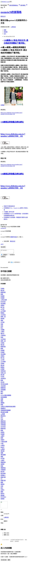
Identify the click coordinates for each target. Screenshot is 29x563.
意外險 (2, 382)
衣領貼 (2, 105)
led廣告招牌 (4, 441)
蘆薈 (2, 482)
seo (1, 478)
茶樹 (2, 486)
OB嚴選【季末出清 (9, 211)
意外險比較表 (4, 384)
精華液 (2, 484)
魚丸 (2, 328)
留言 (15, 237)
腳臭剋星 (3, 292)
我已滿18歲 (3, 560)
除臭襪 (2, 296)
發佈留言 (3, 256)
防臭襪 (2, 298)
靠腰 (2, 399)
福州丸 (2, 333)
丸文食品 (3, 314)
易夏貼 (2, 305)
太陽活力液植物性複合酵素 (8, 406)
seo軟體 (3, 414)
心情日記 (13, 27)
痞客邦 (12, 237)
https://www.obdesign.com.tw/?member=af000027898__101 (13, 135)
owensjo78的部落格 (11, 12)
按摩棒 (2, 464)
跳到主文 (3, 16)
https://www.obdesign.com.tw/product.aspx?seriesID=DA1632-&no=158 (11, 113)
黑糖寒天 (3, 408)
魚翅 (2, 337)
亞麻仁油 (3, 372)
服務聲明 (17, 541)
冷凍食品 (3, 335)
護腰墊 (2, 402)
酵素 (2, 380)
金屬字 (2, 439)
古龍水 (2, 490)
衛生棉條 (3, 473)
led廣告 (3, 445)
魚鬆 (2, 324)
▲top (2, 244)
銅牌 (2, 438)
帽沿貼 (2, 290)
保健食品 (3, 371)
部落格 (5, 32)
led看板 (3, 449)
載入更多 (3, 247)
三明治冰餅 (4, 299)
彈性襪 (2, 451)
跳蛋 (2, 466)
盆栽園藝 (3, 389)
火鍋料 (2, 331)
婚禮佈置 (3, 423)
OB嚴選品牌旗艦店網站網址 (12, 122)
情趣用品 (3, 462)
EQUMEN (3, 497)
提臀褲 (2, 498)
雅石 (2, 391)
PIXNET (7, 539)
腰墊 (2, 401)
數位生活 (12, 241)
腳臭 (2, 294)
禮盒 (2, 320)
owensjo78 (3, 228)
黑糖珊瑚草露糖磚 (6, 410)
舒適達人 (3, 475)
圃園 (2, 491)
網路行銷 (3, 477)
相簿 (5, 30)
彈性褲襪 (3, 454)
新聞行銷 (3, 480)
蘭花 (2, 393)
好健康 (2, 369)
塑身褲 (2, 495)
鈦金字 (2, 447)
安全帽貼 (3, 303)
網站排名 (3, 416)
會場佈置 (3, 424)
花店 (2, 419)
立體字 (2, 436)
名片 (5, 33)
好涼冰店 (3, 301)
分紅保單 (3, 386)
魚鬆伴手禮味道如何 (9, 206)
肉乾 (2, 326)
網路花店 (3, 421)
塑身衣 (2, 493)
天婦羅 (2, 329)
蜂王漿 (2, 374)
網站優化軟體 (4, 412)
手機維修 (3, 469)
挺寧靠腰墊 (4, 397)
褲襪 (2, 453)
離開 (9, 560)
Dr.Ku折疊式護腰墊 (6, 395)
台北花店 (3, 426)
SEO (2, 417)
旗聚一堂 (3, 316)
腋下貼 (2, 307)
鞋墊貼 (2, 313)
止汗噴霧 (3, 311)
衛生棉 (2, 471)
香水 (2, 488)
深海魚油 (3, 378)
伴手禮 (2, 322)
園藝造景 (3, 387)
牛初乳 (2, 376)
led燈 (2, 443)
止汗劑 (2, 309)
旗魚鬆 (2, 318)
